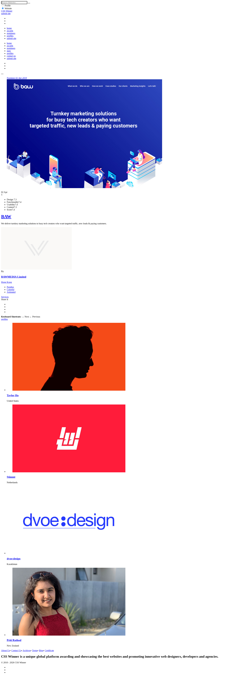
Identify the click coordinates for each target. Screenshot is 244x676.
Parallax (10, 287)
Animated (11, 292)
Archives (27, 650)
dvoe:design (13, 558)
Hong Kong (6, 282)
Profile (8, 5)
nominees (11, 33)
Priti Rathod (14, 640)
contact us (11, 56)
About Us (5, 650)
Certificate (49, 650)
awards (10, 31)
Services (5, 297)
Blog (41, 650)
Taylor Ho (13, 395)
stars (9, 51)
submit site (6, 13)
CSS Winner (6, 11)
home (9, 28)
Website (8, 8)
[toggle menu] (2, 73)
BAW (6, 216)
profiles (10, 36)
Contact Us (16, 650)
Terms (35, 650)
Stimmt (11, 476)
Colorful (10, 289)
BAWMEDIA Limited (13, 276)
